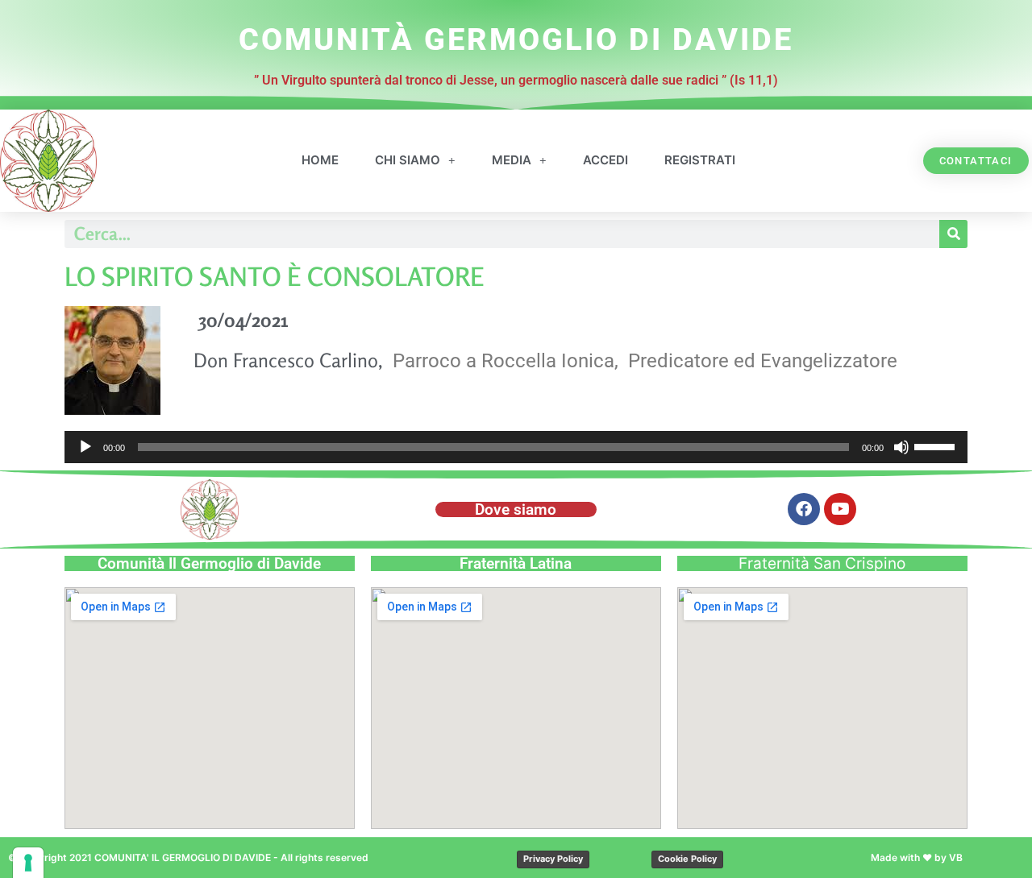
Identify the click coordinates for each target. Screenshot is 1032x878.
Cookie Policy (687, 858)
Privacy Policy (553, 858)
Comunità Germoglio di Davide (516, 39)
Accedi (605, 160)
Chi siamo (407, 160)
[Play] (85, 447)
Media (511, 160)
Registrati (699, 160)
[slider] (936, 445)
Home (320, 160)
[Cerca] (953, 234)
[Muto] (901, 447)
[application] (516, 447)
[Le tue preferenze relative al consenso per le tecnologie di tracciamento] (28, 862)
